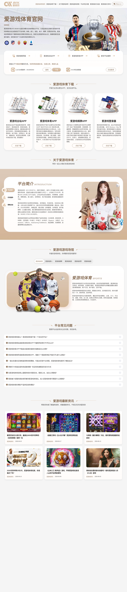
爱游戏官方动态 (95, 4)
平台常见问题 (85, 4)
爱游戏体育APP (48, 121)
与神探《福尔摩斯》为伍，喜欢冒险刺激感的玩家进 (103, 436)
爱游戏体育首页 (40, 4)
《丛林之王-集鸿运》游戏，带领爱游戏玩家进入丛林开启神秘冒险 (63, 472)
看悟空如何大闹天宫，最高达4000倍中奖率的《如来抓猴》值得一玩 (23, 436)
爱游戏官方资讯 (106, 4)
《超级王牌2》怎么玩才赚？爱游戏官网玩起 (62, 435)
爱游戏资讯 (10, 441)
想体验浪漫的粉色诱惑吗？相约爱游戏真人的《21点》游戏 (102, 472)
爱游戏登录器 (109, 121)
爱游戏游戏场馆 (74, 4)
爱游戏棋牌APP (78, 121)
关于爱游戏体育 (63, 4)
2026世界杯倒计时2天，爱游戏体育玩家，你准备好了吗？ (23, 472)
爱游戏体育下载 (51, 4)
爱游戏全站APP (18, 121)
